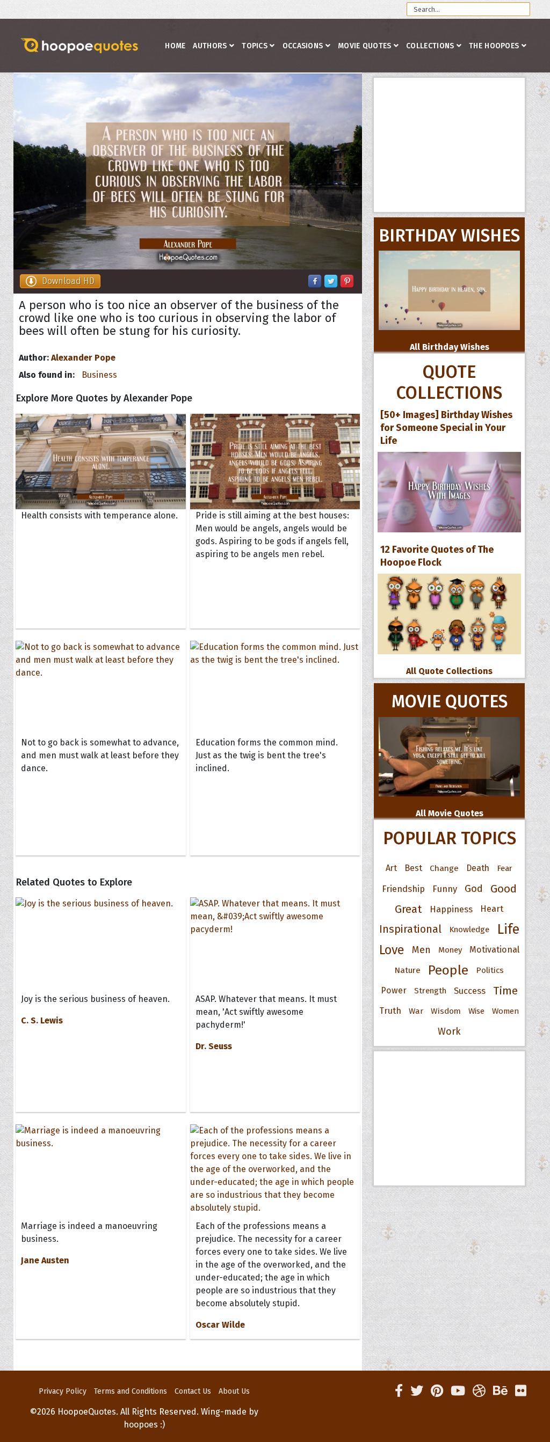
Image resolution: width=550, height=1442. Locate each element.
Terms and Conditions (130, 1391)
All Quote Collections (449, 671)
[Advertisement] (449, 145)
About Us (234, 1391)
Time (505, 990)
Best (413, 868)
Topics (254, 45)
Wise (476, 1011)
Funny (444, 888)
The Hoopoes (494, 45)
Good (503, 888)
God (474, 889)
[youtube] (458, 1391)
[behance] (500, 1391)
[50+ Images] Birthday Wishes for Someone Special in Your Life (446, 427)
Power (394, 990)
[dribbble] (479, 1391)
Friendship (403, 888)
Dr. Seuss (214, 1046)
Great (408, 909)
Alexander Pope (83, 358)
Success (470, 990)
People (448, 970)
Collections (430, 45)
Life (508, 929)
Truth (390, 1011)
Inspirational (410, 929)
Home (175, 45)
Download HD (68, 281)
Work (449, 1031)
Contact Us (193, 1391)
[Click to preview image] (187, 171)
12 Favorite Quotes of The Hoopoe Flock (437, 556)
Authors (210, 45)
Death (477, 868)
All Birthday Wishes (449, 347)
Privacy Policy (62, 1391)
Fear (504, 868)
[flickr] (520, 1391)
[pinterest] (437, 1391)
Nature (407, 970)
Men (421, 950)
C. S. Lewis (42, 1020)
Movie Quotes (365, 45)
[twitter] (416, 1391)
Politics (490, 970)
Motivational (494, 950)
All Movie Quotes (449, 813)
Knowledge (469, 929)
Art (391, 868)
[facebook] (399, 1391)
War (416, 1011)
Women (505, 1011)
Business (99, 375)
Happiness (451, 909)
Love (391, 949)
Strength (430, 991)
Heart (491, 909)
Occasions (303, 45)
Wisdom (446, 1011)
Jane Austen (45, 1260)
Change (444, 868)
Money (450, 950)
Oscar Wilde (220, 1325)
